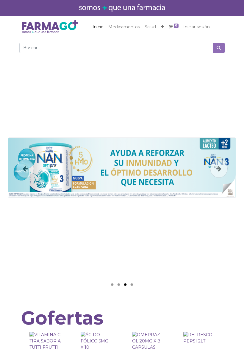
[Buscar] (219, 48)
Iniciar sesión (196, 27)
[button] (162, 27)
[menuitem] (98, 27)
